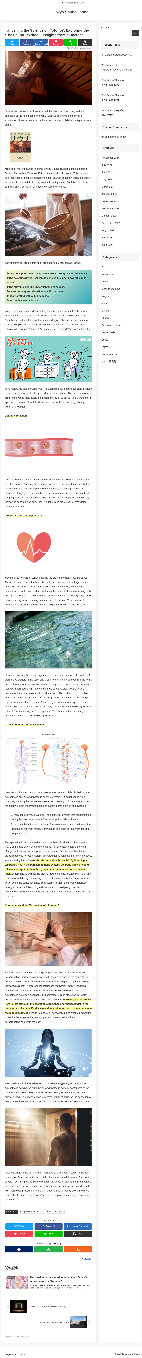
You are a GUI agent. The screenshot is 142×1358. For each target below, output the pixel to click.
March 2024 (108, 186)
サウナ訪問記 (109, 361)
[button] (85, 42)
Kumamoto (108, 274)
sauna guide (12, 1212)
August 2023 (109, 230)
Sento (105, 339)
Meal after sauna (111, 289)
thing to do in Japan (56, 1212)
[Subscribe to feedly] (48, 1249)
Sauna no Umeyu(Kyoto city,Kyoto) (115, 112)
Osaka (105, 310)
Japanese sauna (28, 1212)
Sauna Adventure (111, 325)
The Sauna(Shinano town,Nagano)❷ (113, 82)
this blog (86, 329)
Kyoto (105, 281)
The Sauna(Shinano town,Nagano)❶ (113, 97)
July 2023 (107, 237)
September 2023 (111, 223)
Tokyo (105, 347)
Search (105, 27)
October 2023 (109, 215)
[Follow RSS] (78, 1249)
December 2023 (110, 201)
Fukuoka (106, 267)
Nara (104, 303)
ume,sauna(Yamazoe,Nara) (117, 54)
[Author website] (19, 1249)
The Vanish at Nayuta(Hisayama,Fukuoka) (117, 67)
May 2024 (107, 179)
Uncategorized (110, 354)
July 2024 (107, 165)
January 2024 (109, 194)
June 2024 (107, 172)
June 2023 (107, 245)
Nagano (106, 296)
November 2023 (110, 208)
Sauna (42, 1212)
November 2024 (110, 157)
